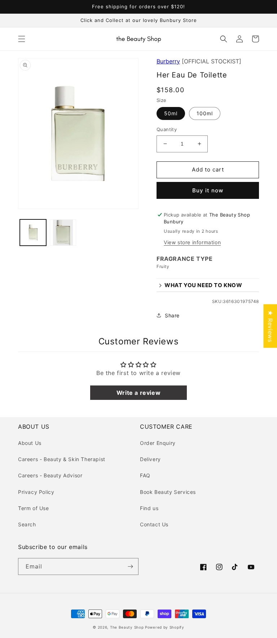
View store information (192, 242)
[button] (22, 39)
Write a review (138, 392)
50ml (170, 113)
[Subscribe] (130, 566)
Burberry (168, 61)
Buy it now (207, 190)
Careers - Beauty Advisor (50, 475)
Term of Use (33, 508)
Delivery (150, 459)
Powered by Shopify (164, 627)
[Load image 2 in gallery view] (63, 232)
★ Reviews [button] (270, 326)
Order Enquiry (158, 443)
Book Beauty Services (168, 492)
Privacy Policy (36, 492)
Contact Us (154, 524)
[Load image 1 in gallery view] (33, 232)
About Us (29, 443)
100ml (205, 113)
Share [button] (172, 315)
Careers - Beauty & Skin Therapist (61, 459)
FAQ (145, 475)
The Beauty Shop (127, 627)
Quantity (167, 129)
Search (27, 524)
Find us (149, 508)
